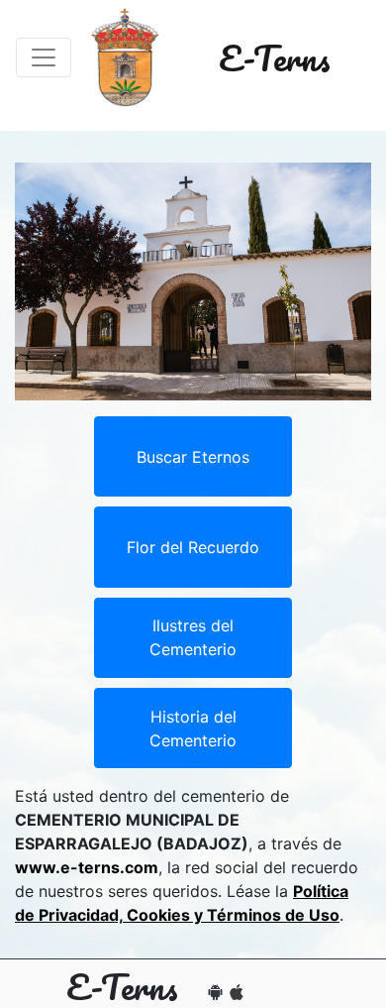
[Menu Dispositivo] (43, 57)
